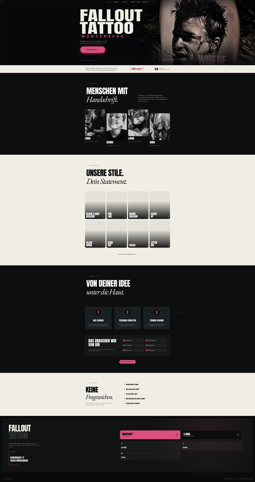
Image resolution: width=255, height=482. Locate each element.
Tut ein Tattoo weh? (131, 394)
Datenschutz (234, 478)
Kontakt (144, 2)
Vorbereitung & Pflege (132, 384)
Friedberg (11, 447)
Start (109, 2)
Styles (125, 2)
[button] (146, 384)
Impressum (226, 478)
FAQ (138, 2)
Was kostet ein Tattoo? (132, 389)
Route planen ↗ (14, 464)
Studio (133, 2)
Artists (116, 2)
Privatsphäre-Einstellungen (246, 478)
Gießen (35, 445)
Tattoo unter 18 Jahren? (133, 403)
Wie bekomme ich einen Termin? (135, 399)
